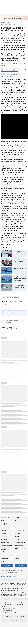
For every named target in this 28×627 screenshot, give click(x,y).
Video (16, 555)
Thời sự (3, 521)
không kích (5, 304)
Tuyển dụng (14, 620)
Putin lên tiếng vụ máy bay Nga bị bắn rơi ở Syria (20, 261)
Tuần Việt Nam (5, 542)
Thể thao (17, 524)
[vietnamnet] (7, 19)
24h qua (3, 561)
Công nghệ (18, 533)
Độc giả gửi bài (20, 616)
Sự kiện (21, 565)
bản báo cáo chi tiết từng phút (12, 215)
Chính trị (17, 517)
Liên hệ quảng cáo (6, 599)
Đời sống (3, 530)
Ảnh (2, 555)
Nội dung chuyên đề (20, 549)
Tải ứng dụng (7, 616)
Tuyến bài (7, 565)
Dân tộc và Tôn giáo (6, 524)
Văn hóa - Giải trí (19, 530)
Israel (11, 301)
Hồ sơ (16, 552)
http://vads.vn (9, 610)
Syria (21, 301)
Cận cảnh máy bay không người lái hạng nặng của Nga (20, 287)
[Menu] (2, 18)
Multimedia (4, 558)
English (3, 552)
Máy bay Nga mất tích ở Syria (20, 269)
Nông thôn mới (19, 545)
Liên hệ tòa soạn (6, 579)
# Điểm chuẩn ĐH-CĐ (17, 18)
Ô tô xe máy (4, 536)
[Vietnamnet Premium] (5, 518)
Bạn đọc (17, 539)
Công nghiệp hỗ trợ (20, 542)
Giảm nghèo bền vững (7, 545)
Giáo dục (3, 527)
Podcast (17, 558)
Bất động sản (4, 539)
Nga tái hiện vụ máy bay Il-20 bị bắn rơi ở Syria (19, 253)
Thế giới (5, 22)
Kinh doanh (18, 521)
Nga (16, 301)
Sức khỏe (3, 533)
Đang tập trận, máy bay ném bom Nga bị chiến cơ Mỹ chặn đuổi (20, 278)
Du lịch (17, 536)
